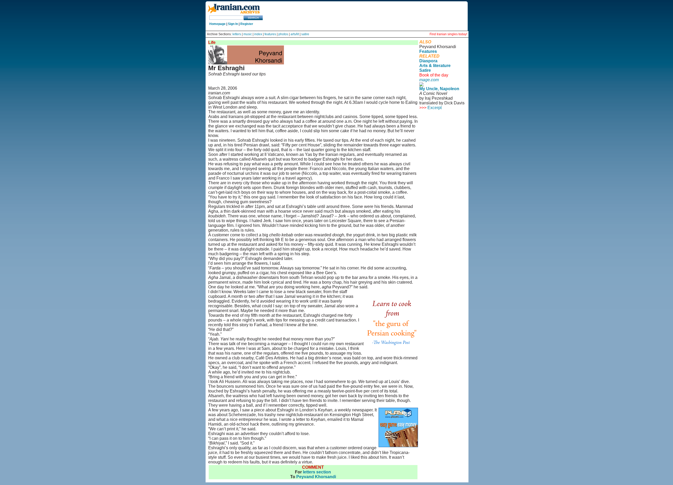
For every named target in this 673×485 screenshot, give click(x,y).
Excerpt (434, 107)
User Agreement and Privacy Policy (441, 122)
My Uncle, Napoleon (439, 88)
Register (246, 24)
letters (236, 34)
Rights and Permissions (439, 129)
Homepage (217, 24)
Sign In (233, 24)
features (270, 34)
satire (305, 34)
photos (283, 34)
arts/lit (294, 34)
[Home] (233, 13)
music (247, 34)
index (258, 34)
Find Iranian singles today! (448, 34)
